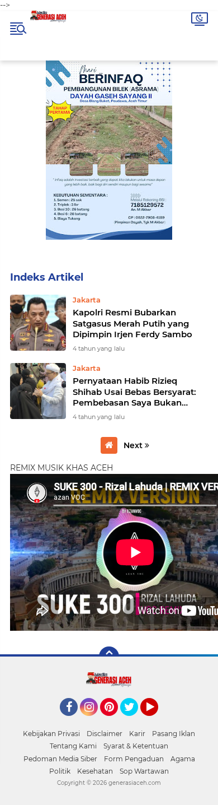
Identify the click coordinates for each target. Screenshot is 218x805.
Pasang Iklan (173, 733)
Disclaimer (104, 733)
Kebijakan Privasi (51, 733)
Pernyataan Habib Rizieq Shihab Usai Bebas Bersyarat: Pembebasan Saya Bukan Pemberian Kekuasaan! (134, 391)
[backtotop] (109, 656)
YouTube (156, 721)
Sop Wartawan (144, 771)
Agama (182, 759)
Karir (137, 733)
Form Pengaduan (134, 759)
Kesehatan (95, 771)
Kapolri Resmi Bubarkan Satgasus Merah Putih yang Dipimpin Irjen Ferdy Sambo (132, 323)
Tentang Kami (73, 746)
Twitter (134, 721)
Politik (59, 771)
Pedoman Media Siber (60, 759)
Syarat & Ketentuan (135, 746)
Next (134, 445)
